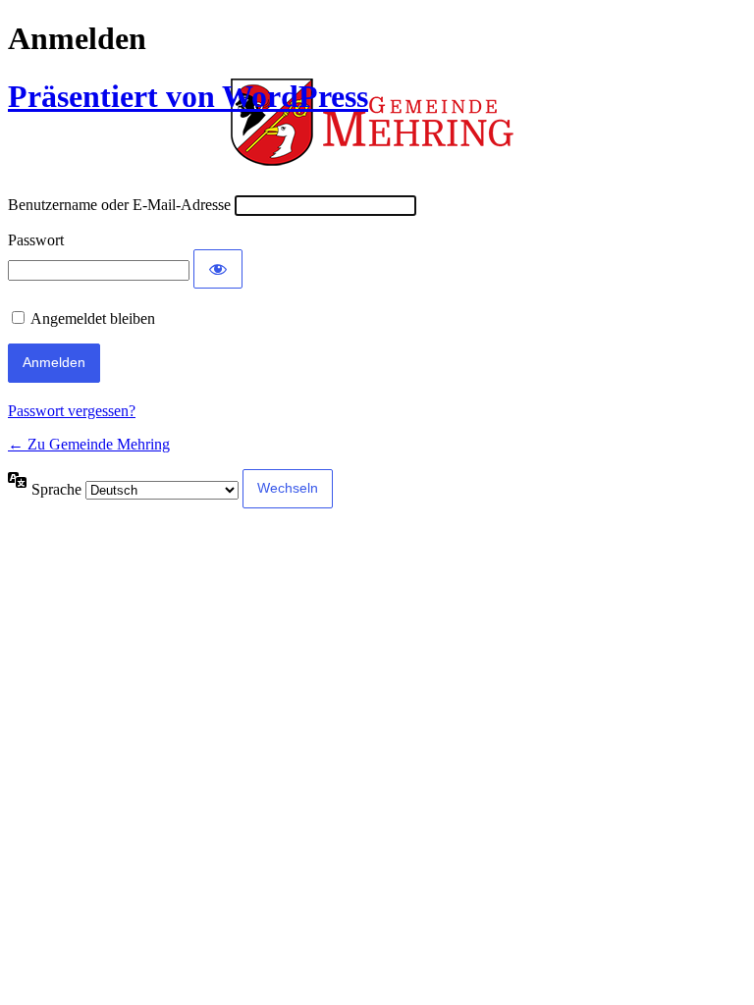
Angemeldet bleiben (92, 318)
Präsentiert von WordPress (188, 96)
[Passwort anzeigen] (217, 269)
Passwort (36, 240)
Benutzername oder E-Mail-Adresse (119, 204)
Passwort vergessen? (71, 410)
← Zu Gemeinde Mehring (89, 444)
